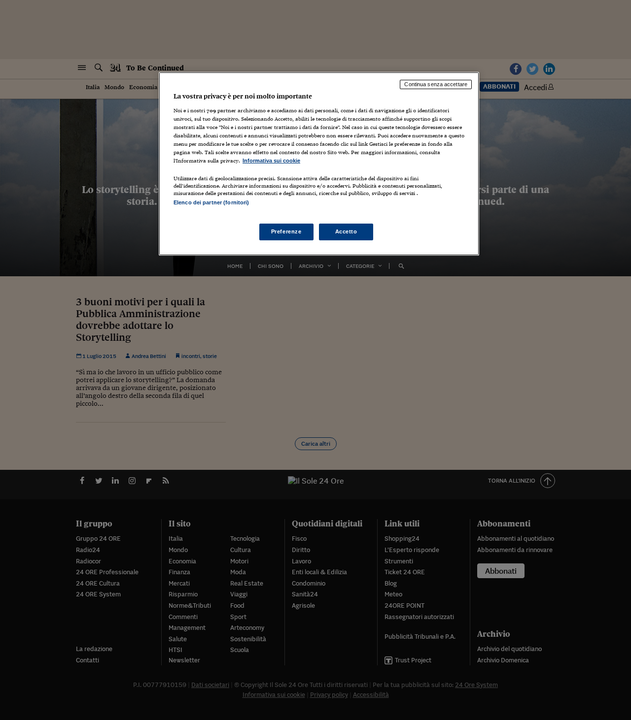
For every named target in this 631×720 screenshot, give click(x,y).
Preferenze (286, 231)
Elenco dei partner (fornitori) (211, 202)
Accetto (346, 231)
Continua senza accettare (435, 84)
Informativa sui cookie (271, 161)
